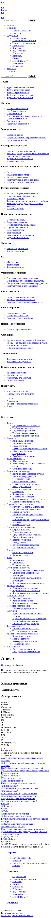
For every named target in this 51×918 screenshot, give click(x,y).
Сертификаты (19, 38)
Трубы (10, 423)
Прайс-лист (18, 45)
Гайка (4, 808)
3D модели (17, 66)
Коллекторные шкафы (17, 177)
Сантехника (12, 611)
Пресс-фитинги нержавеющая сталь (24, 116)
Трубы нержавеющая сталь (20, 95)
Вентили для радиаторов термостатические (28, 153)
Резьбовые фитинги (16, 111)
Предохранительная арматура (21, 527)
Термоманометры (15, 267)
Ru (2, 2)
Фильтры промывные (17, 248)
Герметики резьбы (15, 380)
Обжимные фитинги (17, 118)
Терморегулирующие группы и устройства (27, 201)
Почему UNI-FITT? (21, 30)
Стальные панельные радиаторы (22, 278)
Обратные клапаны (16, 220)
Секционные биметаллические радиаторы (27, 283)
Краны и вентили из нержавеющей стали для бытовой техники (27, 344)
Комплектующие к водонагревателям (25, 302)
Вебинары (17, 56)
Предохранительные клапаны (21, 225)
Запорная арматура (16, 458)
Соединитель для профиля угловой (18, 798)
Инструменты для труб (18, 391)
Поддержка (12, 35)
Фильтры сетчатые (16, 251)
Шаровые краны (15, 135)
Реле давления (14, 232)
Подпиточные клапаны (18, 237)
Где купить (12, 71)
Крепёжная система (16, 373)
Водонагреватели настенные (21, 299)
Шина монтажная (9, 773)
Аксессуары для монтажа (19, 378)
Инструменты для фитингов (20, 394)
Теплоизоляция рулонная (19, 361)
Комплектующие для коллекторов (23, 180)
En (2, 7)
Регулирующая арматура (18, 471)
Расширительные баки (17, 315)
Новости (16, 33)
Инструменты (13, 646)
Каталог (11, 25)
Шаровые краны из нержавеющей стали (26, 137)
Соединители (13, 121)
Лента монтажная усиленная (15, 814)
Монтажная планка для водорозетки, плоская (23, 829)
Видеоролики (19, 50)
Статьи (15, 58)
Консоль (5, 803)
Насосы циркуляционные (19, 329)
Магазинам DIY (20, 61)
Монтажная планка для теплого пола (19, 793)
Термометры (13, 265)
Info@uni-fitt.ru (8, 839)
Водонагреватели (15, 585)
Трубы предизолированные (20, 97)
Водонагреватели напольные (21, 297)
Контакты (11, 68)
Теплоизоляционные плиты (20, 359)
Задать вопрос (19, 63)
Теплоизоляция (14, 626)
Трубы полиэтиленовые (18, 90)
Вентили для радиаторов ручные (23, 151)
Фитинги (11, 438)
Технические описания (23, 43)
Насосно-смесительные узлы (21, 182)
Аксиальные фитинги (17, 108)
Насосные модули (15, 208)
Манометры (12, 262)
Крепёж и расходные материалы (22, 633)
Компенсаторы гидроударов (20, 235)
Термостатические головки (20, 158)
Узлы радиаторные (16, 161)
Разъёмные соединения (18, 124)
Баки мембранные (15, 595)
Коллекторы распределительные (22, 193)
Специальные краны (17, 140)
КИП (9, 557)
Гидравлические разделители (21, 196)
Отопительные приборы (18, 568)
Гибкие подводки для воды (20, 348)
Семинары (17, 53)
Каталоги (17, 48)
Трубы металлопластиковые (20, 87)
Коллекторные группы (18, 175)
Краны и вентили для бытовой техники (26, 340)
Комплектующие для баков (20, 318)
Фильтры (11, 550)
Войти (4, 10)
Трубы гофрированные (18, 92)
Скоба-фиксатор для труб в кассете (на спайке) (23, 768)
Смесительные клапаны (18, 156)
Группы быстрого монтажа (20, 504)
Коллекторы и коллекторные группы (24, 489)
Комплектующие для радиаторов (23, 286)
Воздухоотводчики (16, 230)
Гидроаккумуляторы (16, 313)
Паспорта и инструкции (24, 40)
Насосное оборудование (18, 606)
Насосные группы (15, 198)
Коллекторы (13, 172)
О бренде (11, 28)
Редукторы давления (17, 222)
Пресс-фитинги (14, 113)
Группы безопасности (17, 227)
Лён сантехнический (11, 778)
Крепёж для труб (15, 375)
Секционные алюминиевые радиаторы (25, 281)
